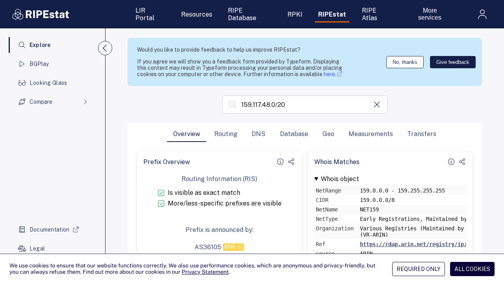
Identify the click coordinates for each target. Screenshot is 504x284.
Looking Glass (48, 83)
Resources (196, 14)
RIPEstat (332, 14)
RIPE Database (242, 14)
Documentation (50, 229)
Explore (40, 45)
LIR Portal (144, 14)
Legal (37, 248)
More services (429, 14)
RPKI (294, 14)
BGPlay (39, 64)
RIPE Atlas (369, 14)
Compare (41, 102)
